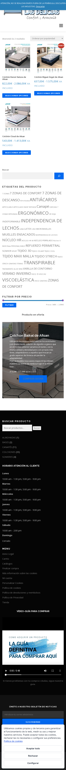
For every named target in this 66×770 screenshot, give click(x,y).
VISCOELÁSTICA (18, 280)
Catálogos (7, 563)
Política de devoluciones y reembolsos (21, 592)
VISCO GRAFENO (41, 281)
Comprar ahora (33, 379)
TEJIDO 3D (24, 251)
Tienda (5, 602)
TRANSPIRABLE (39, 263)
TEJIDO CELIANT (38, 251)
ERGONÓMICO (33, 213)
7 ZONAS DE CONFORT (26, 193)
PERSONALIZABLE (18, 246)
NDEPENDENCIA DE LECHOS (46, 235)
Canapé (43, 206)
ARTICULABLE (7, 207)
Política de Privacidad (12, 597)
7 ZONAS (5, 194)
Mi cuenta (7, 578)
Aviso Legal (8, 553)
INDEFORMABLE (11, 221)
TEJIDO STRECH (45, 256)
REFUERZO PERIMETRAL (43, 245)
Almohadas (24, 201)
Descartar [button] (40, 6)
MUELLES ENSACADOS (18, 234)
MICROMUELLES (43, 228)
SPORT (14, 251)
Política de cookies (11, 587)
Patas (9, 246)
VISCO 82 (42, 274)
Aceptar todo (33, 748)
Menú (60, 25)
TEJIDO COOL (50, 251)
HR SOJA (52, 214)
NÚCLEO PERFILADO (43, 240)
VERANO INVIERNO (16, 273)
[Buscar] (59, 176)
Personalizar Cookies (12, 583)
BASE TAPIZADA (30, 207)
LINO (34, 229)
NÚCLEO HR (11, 240)
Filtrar (9, 305)
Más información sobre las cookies (19, 573)
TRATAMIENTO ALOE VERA (12, 269)
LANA (21, 229)
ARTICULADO (18, 207)
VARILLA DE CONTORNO (37, 268)
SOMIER (6, 250)
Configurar (33, 763)
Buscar (5, 169)
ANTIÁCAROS (43, 200)
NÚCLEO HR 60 (28, 241)
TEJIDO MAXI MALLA (18, 256)
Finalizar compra (10, 568)
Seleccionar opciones (16, 95)
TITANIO (20, 264)
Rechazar (33, 755)
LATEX (27, 228)
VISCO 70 (35, 274)
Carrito (5, 558)
